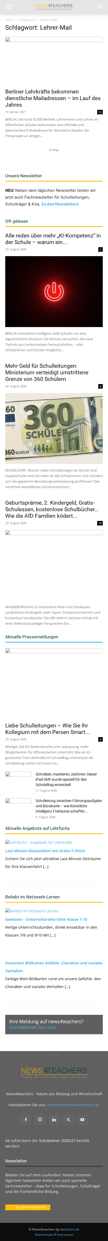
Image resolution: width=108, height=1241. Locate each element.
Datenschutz (44, 1234)
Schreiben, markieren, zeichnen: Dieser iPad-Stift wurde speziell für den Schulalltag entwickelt (66, 779)
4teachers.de (69, 1229)
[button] (9, 7)
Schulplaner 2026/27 (57, 1140)
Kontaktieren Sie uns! (32, 1027)
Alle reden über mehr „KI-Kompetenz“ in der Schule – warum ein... (53, 238)
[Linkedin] (54, 1120)
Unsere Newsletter (23, 175)
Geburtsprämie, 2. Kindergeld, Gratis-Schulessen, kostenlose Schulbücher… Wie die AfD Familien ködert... (51, 509)
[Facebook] (25, 1120)
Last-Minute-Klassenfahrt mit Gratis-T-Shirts (45, 850)
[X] (68, 1120)
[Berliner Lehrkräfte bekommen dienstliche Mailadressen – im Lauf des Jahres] (54, 61)
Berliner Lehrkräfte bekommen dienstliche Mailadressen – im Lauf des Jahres (53, 98)
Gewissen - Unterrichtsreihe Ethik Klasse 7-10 (46, 919)
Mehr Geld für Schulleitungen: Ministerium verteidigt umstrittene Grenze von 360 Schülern (46, 372)
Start (8, 19)
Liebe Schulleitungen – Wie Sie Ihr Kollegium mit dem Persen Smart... (47, 728)
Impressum (65, 1234)
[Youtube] (82, 1120)
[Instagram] (40, 1119)
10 (100, 112)
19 (100, 523)
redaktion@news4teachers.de (73, 1104)
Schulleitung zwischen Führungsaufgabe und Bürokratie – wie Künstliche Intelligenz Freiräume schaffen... (69, 806)
